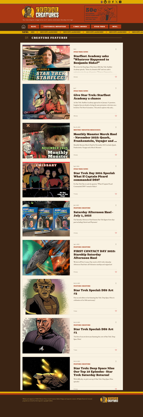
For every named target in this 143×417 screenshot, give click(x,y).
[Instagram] (109, 1)
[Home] (23, 27)
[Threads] (120, 1)
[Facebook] (112, 1)
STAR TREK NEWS (81, 52)
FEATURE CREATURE (82, 208)
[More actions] (116, 49)
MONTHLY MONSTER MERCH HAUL (87, 130)
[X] (116, 1)
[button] (115, 26)
